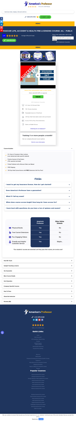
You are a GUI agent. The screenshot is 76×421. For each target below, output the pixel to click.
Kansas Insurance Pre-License (38, 386)
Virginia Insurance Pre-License (38, 402)
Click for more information (38, 142)
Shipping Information (38, 364)
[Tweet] (1, 21)
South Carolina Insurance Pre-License (38, 396)
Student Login (45, 17)
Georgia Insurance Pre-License (38, 376)
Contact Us (38, 360)
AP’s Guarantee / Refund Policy (38, 339)
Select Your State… (38, 408)
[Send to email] (1, 30)
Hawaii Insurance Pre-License (38, 380)
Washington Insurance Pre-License (38, 404)
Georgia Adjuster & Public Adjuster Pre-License (38, 378)
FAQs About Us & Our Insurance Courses (38, 362)
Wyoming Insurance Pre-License (38, 406)
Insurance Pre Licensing (38, 348)
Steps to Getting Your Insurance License (38, 366)
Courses (38, 341)
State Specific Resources (38, 346)
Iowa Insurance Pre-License (38, 384)
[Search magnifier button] (3, 12)
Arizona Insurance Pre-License (38, 374)
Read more (35, 419)
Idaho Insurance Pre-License (38, 382)
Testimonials (38, 356)
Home (38, 335)
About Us (38, 354)
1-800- (31, 17)
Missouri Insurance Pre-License (38, 388)
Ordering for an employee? (37, 128)
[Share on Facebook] (1, 18)
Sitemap (38, 368)
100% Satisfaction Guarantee (63, 42)
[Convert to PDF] (1, 27)
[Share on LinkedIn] (1, 24)
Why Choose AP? (38, 337)
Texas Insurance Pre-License (38, 398)
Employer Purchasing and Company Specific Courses (38, 358)
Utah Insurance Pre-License (38, 400)
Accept (41, 419)
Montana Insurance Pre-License (38, 394)
